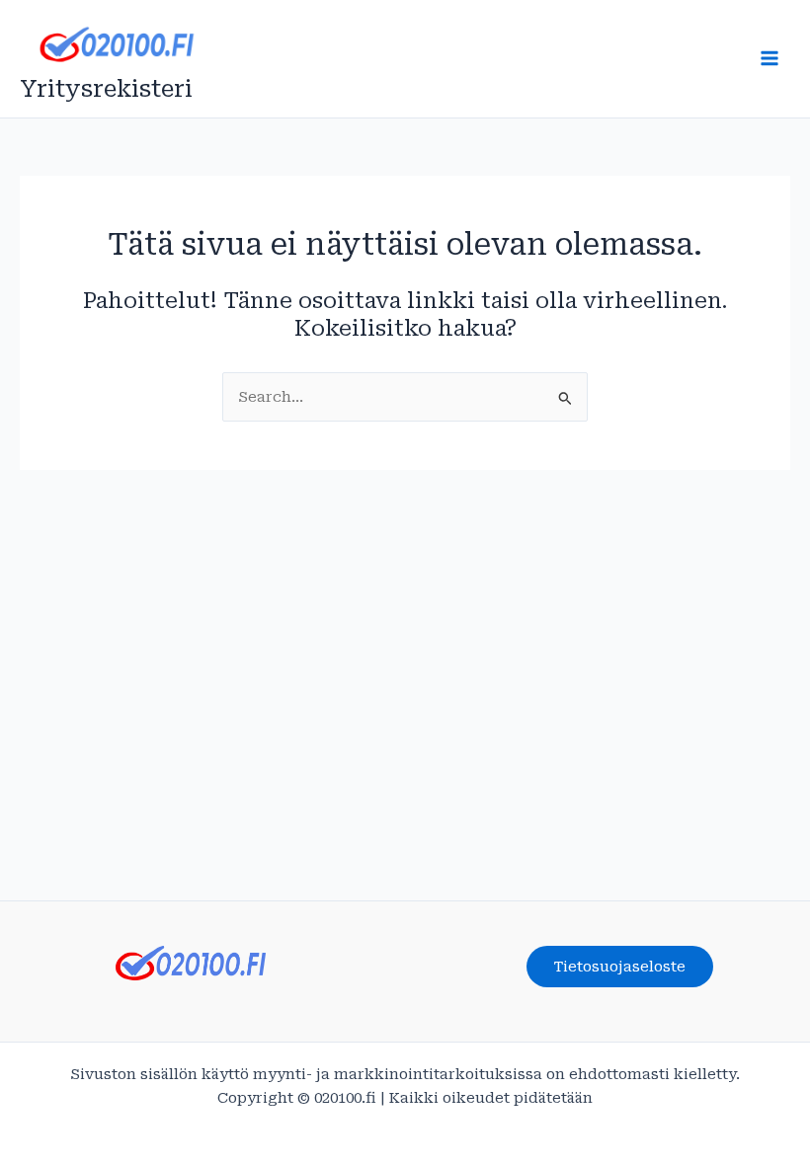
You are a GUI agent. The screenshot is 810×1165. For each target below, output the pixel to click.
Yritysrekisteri (106, 89)
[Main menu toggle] (769, 58)
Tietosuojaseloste (620, 966)
